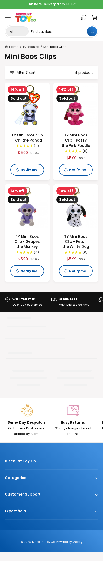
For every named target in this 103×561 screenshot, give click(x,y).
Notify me (29, 170)
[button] (7, 17)
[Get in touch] (84, 17)
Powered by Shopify (69, 542)
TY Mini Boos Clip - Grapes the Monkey (27, 241)
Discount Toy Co (43, 542)
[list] (51, 302)
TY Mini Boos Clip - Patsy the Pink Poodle (76, 140)
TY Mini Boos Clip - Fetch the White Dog (76, 241)
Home (14, 46)
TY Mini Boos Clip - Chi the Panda (27, 138)
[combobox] (64, 31)
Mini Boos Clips (54, 46)
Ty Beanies (31, 46)
